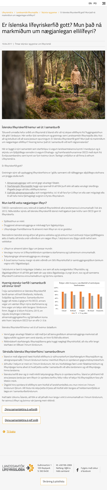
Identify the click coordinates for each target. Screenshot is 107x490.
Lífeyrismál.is (7, 12)
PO (95, 3)
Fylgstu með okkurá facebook (89, 469)
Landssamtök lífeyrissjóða (27, 12)
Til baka (11, 431)
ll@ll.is (67, 468)
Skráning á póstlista (53, 481)
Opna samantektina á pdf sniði (21, 420)
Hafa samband (62, 471)
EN (90, 3)
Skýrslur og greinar (49, 12)
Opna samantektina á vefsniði (20, 409)
